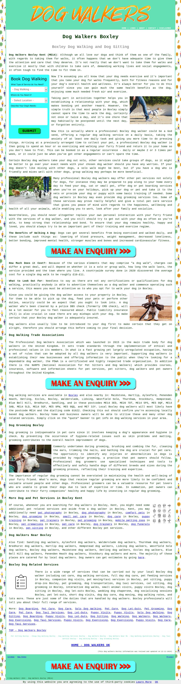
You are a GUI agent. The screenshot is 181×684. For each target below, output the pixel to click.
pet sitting (34, 528)
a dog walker (97, 509)
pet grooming (87, 520)
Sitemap (10, 657)
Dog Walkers (141, 616)
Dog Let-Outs (131, 608)
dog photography (93, 512)
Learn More (144, 682)
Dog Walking (120, 616)
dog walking (101, 135)
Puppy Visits (100, 612)
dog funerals (140, 524)
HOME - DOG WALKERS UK (90, 645)
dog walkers (41, 160)
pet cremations (32, 524)
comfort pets (135, 512)
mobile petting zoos (130, 520)
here (141, 557)
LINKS (132, 28)
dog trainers (102, 524)
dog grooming (32, 516)
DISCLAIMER (165, 28)
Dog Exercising (20, 620)
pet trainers (49, 520)
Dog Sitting (99, 616)
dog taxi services (129, 583)
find (20, 542)
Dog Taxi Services (50, 612)
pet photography (50, 512)
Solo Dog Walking (88, 608)
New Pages (21, 657)
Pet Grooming (154, 608)
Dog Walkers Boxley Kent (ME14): (33, 54)
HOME (124, 28)
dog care (114, 516)
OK (156, 682)
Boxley (73, 395)
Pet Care (48, 608)
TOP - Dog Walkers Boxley (27, 630)
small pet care (74, 516)
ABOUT (142, 28)
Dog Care (64, 608)
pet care (68, 524)
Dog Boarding (28, 608)
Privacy (170, 657)
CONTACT (152, 28)
